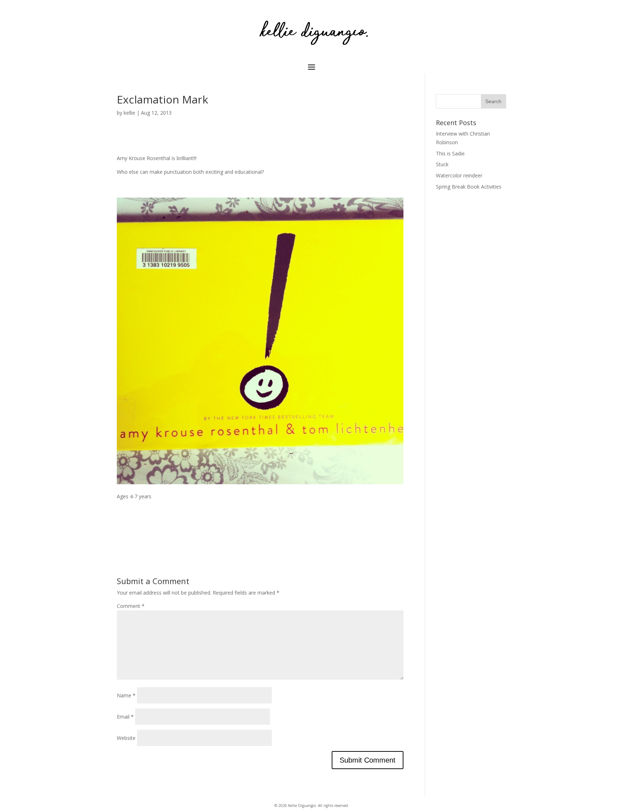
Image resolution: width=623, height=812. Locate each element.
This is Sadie (450, 153)
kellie (129, 112)
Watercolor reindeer (459, 175)
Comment (131, 606)
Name (126, 695)
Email (125, 716)
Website (126, 737)
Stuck (442, 164)
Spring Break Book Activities (469, 186)
